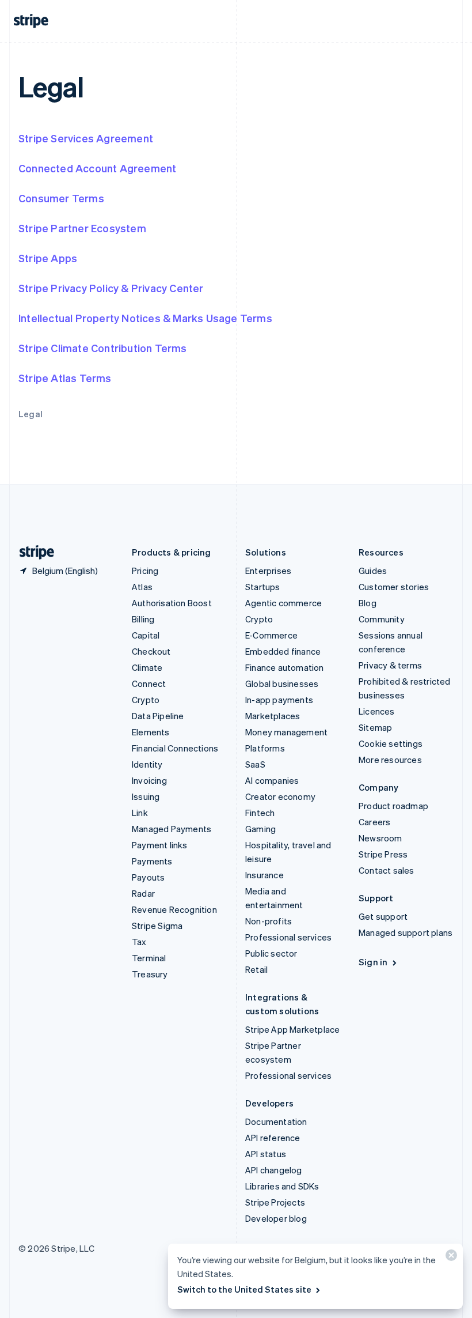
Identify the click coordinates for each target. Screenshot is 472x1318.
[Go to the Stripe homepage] (32, 552)
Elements (151, 732)
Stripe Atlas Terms (65, 377)
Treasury (150, 974)
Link (140, 812)
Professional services (288, 937)
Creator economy (280, 796)
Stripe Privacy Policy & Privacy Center (111, 287)
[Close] (449, 1258)
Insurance (264, 875)
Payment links (160, 845)
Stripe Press (383, 854)
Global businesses (281, 683)
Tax (139, 941)
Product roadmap (393, 805)
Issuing (145, 796)
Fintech (260, 812)
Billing (143, 619)
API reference (272, 1137)
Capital (145, 635)
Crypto (145, 699)
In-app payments (279, 699)
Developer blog (276, 1218)
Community (382, 619)
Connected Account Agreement (97, 168)
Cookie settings (390, 743)
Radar (143, 893)
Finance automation (284, 667)
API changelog (273, 1170)
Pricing (145, 570)
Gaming (260, 828)
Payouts (148, 877)
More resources (390, 759)
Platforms (265, 748)
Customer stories (394, 586)
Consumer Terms (61, 198)
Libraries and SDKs (282, 1186)
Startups (262, 586)
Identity (147, 764)
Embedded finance (283, 651)
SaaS (255, 764)
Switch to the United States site (244, 1289)
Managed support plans (405, 932)
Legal (30, 414)
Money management (286, 732)
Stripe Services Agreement (85, 138)
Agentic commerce (283, 603)
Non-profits (268, 921)
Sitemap (375, 727)
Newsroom (380, 838)
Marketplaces (272, 716)
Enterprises (268, 570)
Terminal (149, 958)
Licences (377, 711)
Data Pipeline (158, 716)
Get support (383, 916)
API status (265, 1154)
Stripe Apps (47, 258)
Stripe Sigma (157, 925)
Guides (373, 570)
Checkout (151, 651)
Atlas (142, 586)
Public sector (271, 953)
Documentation (276, 1121)
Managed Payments (171, 828)
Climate (147, 667)
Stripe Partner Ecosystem (82, 228)
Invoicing (149, 780)
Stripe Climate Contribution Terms (102, 347)
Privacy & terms (390, 665)
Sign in (373, 962)
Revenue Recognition (174, 909)
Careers (374, 822)
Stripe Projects (275, 1202)
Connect (149, 683)
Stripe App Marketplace (292, 1029)
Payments (152, 861)
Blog (367, 603)
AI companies (272, 780)
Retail (256, 969)
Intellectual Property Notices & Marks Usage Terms (145, 317)
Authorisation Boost (172, 603)
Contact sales (386, 870)
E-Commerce (271, 635)
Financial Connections (175, 748)
